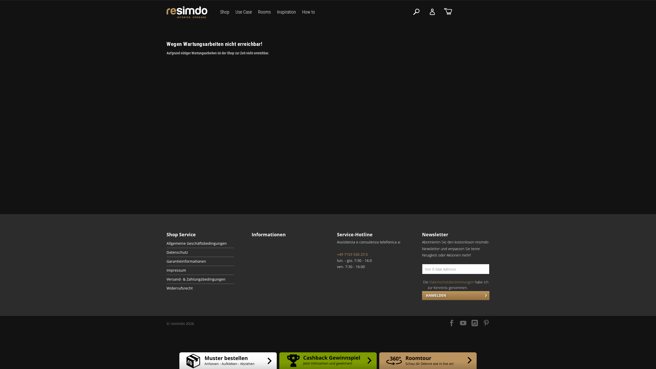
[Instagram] (474, 323)
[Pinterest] (486, 323)
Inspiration (286, 12)
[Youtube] (463, 323)
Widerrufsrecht (180, 288)
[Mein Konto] (432, 12)
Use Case (243, 12)
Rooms (264, 12)
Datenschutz (177, 252)
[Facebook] (451, 323)
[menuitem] (200, 243)
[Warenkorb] (448, 12)
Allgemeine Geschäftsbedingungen (197, 243)
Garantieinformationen (186, 261)
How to (308, 12)
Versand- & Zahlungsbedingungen (196, 279)
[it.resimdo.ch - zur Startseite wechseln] (187, 12)
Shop (224, 12)
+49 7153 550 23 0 (352, 254)
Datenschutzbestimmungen (451, 282)
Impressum (176, 270)
